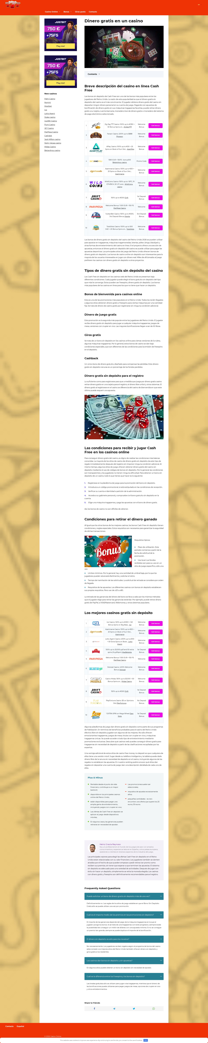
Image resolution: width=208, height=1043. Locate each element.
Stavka (127, 216)
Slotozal (122, 670)
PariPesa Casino (120, 208)
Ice (130, 625)
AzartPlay (130, 149)
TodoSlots (130, 229)
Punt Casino (49, 125)
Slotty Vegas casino (52, 143)
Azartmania (119, 174)
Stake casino (49, 117)
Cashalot (48, 136)
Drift (126, 198)
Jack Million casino (52, 139)
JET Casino (49, 128)
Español (20, 1026)
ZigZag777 (128, 127)
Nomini (47, 103)
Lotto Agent (49, 114)
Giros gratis (80, 12)
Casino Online (51, 12)
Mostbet (48, 106)
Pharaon (119, 137)
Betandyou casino (120, 162)
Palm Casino (49, 99)
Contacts (93, 12)
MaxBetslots (127, 652)
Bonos (66, 12)
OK (146, 1040)
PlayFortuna (121, 703)
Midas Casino (127, 681)
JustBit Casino (50, 121)
